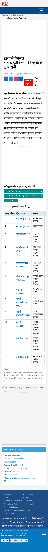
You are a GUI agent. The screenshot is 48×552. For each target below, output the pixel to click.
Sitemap (29, 501)
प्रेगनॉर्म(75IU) (23, 218)
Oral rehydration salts (12, 455)
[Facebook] (6, 79)
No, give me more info (16, 540)
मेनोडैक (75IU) (23, 338)
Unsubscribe (9, 514)
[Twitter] (11, 79)
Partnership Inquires (11, 507)
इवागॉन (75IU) (23, 234)
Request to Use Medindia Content (17, 510)
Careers (7, 497)
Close (25, 540)
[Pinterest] (16, 79)
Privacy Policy (8, 535)
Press (28, 497)
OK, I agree (5, 540)
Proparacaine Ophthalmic (14, 459)
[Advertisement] (24, 38)
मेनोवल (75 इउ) (23, 226)
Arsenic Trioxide (10, 475)
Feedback (29, 504)
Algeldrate (8, 481)
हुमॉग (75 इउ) (22, 356)
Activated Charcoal (11, 471)
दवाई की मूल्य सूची (16, 15)
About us (7, 494)
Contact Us (30, 494)
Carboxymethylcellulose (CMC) (16, 468)
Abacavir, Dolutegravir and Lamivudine (19, 478)
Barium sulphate (10, 462)
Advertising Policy (11, 504)
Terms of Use (21, 535)
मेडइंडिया (5, 15)
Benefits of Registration (13, 501)
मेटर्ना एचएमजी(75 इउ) (21, 302)
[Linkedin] (20, 79)
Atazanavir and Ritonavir (13, 465)
